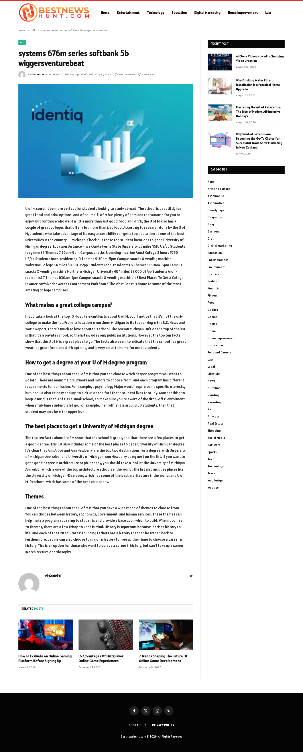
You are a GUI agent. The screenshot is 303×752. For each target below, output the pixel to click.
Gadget (213, 310)
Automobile (216, 196)
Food (211, 303)
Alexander (37, 74)
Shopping (214, 431)
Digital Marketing (207, 12)
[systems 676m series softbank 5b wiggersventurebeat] (105, 141)
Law (268, 12)
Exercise (213, 274)
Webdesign (215, 480)
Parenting (215, 402)
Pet (210, 409)
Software (214, 445)
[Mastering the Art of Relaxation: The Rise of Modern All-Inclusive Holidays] (220, 112)
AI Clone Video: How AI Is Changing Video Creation (260, 58)
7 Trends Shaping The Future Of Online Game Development (163, 658)
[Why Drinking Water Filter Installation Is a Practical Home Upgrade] (220, 86)
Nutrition (214, 388)
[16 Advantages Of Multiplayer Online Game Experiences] (106, 635)
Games (212, 317)
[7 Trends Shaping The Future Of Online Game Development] (166, 635)
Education (179, 12)
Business (214, 231)
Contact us (138, 725)
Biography (215, 217)
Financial (214, 288)
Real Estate (216, 423)
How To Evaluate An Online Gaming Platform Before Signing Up (45, 658)
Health (212, 324)
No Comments (127, 74)
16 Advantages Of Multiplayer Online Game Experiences (101, 658)
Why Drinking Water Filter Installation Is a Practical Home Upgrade (258, 84)
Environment (217, 267)
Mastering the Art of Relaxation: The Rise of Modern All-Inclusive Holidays (258, 111)
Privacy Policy (163, 725)
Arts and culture (219, 189)
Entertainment (128, 12)
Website (213, 487)
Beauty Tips (216, 210)
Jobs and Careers (219, 352)
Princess (213, 416)
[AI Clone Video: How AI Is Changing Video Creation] (220, 62)
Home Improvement (243, 12)
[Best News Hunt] (53, 12)
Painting (214, 395)
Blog (211, 224)
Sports (212, 452)
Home (105, 12)
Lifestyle (214, 374)
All (22, 42)
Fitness (213, 295)
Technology (155, 12)
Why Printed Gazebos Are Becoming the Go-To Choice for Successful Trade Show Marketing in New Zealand (259, 140)
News (211, 381)
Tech (211, 459)
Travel (212, 473)
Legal (211, 367)
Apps (211, 182)
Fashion (213, 281)
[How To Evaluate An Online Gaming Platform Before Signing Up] (45, 635)
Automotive (216, 203)
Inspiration (215, 345)
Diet (211, 239)
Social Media (216, 438)
